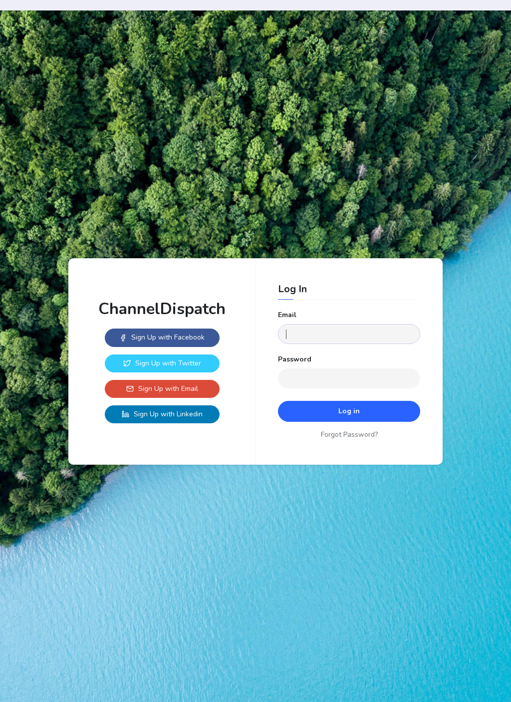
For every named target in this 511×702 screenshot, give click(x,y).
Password (294, 359)
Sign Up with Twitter (167, 363)
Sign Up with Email (167, 388)
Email (287, 315)
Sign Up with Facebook (167, 337)
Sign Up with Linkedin (167, 414)
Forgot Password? (349, 434)
